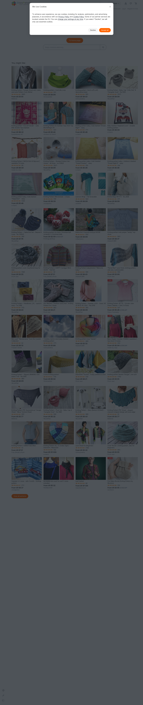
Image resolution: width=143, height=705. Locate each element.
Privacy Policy (63, 17)
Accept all (105, 30)
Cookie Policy (78, 17)
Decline (93, 30)
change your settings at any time (70, 19)
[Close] (110, 6)
